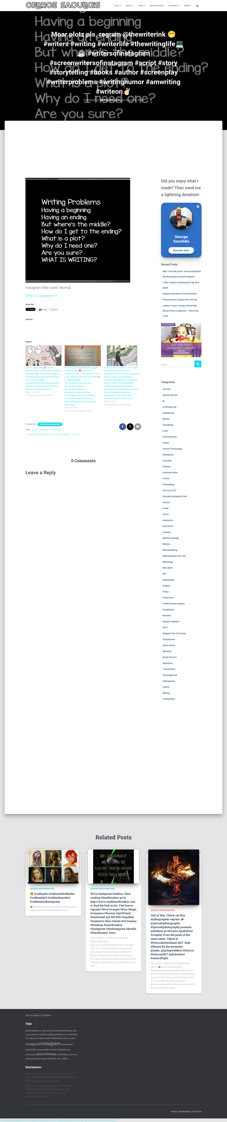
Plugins (166, 585)
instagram (44, 429)
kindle (28, 1050)
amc (41, 1031)
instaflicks (72, 1038)
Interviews (168, 526)
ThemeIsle (197, 1111)
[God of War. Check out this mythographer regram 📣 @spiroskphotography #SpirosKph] (173, 877)
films (75, 1034)
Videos (166, 687)
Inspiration (168, 520)
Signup (187, 6)
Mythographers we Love (174, 556)
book (74, 1031)
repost (44, 1058)
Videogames (169, 681)
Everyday (167, 460)
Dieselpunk (168, 454)
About (129, 6)
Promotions (168, 609)
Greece (166, 502)
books (35, 429)
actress (35, 1030)
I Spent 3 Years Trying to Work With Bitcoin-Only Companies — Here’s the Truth (181, 310)
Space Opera (169, 645)
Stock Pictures (170, 657)
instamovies (67, 1044)
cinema (43, 1034)
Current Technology (172, 449)
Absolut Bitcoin (170, 395)
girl (38, 1038)
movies (52, 1049)
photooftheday (46, 1054)
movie (46, 1049)
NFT (165, 574)
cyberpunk (53, 1034)
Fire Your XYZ (169, 490)
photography (30, 1054)
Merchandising (170, 550)
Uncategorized (170, 675)
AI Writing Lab (169, 407)
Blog (117, 6)
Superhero (168, 663)
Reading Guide (157, 6)
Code (165, 431)
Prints (165, 591)
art (44, 1030)
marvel (39, 1050)
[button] (120, 6)
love (33, 1049)
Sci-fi (165, 627)
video (59, 1059)
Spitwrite (167, 651)
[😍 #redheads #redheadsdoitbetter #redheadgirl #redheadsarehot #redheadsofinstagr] (53, 866)
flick (27, 1038)
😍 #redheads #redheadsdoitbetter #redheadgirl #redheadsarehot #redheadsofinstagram (52, 897)
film (70, 1034)
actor (28, 1030)
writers (75, 434)
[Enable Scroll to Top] (221, 1116)
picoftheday (62, 1054)
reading (28, 1058)
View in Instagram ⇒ (41, 296)
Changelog (168, 425)
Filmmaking (168, 484)
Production (168, 597)
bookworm (34, 1035)
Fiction (166, 478)
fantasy (65, 1035)
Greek (165, 508)
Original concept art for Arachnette (180, 293)
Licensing (173, 6)
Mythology (168, 562)
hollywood (56, 1038)
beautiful (56, 1031)
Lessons (167, 532)
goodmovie (45, 1038)
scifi (50, 1058)
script (55, 434)
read (75, 1055)
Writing (166, 693)
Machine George (171, 538)
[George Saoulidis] (63, 5)
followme (32, 1038)
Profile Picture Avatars (174, 603)
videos (64, 1058)
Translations (169, 669)
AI (164, 401)
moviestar (61, 1049)
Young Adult (169, 699)
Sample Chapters (171, 621)
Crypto (166, 443)
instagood (32, 1044)
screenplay (56, 429)
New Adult (168, 568)
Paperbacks (168, 580)
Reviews (167, 615)
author (49, 1031)
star (54, 1058)
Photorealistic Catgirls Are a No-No (180, 299)
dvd (60, 1034)
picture (70, 1054)
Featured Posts (170, 472)
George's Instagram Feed (50, 424)
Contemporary (170, 436)
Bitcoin (166, 419)
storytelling (65, 434)
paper (69, 1050)
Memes (166, 544)
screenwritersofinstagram (38, 434)
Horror (166, 514)
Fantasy (166, 466)
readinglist (36, 1059)
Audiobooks (168, 413)
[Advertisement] (113, 143)
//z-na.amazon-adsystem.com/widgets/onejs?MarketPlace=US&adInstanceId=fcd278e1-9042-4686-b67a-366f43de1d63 (58, 1120)
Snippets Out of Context (174, 633)
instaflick (64, 1038)
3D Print (166, 389)
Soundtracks (169, 639)
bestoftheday (66, 1031)
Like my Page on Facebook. (38, 1015)
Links (141, 6)
